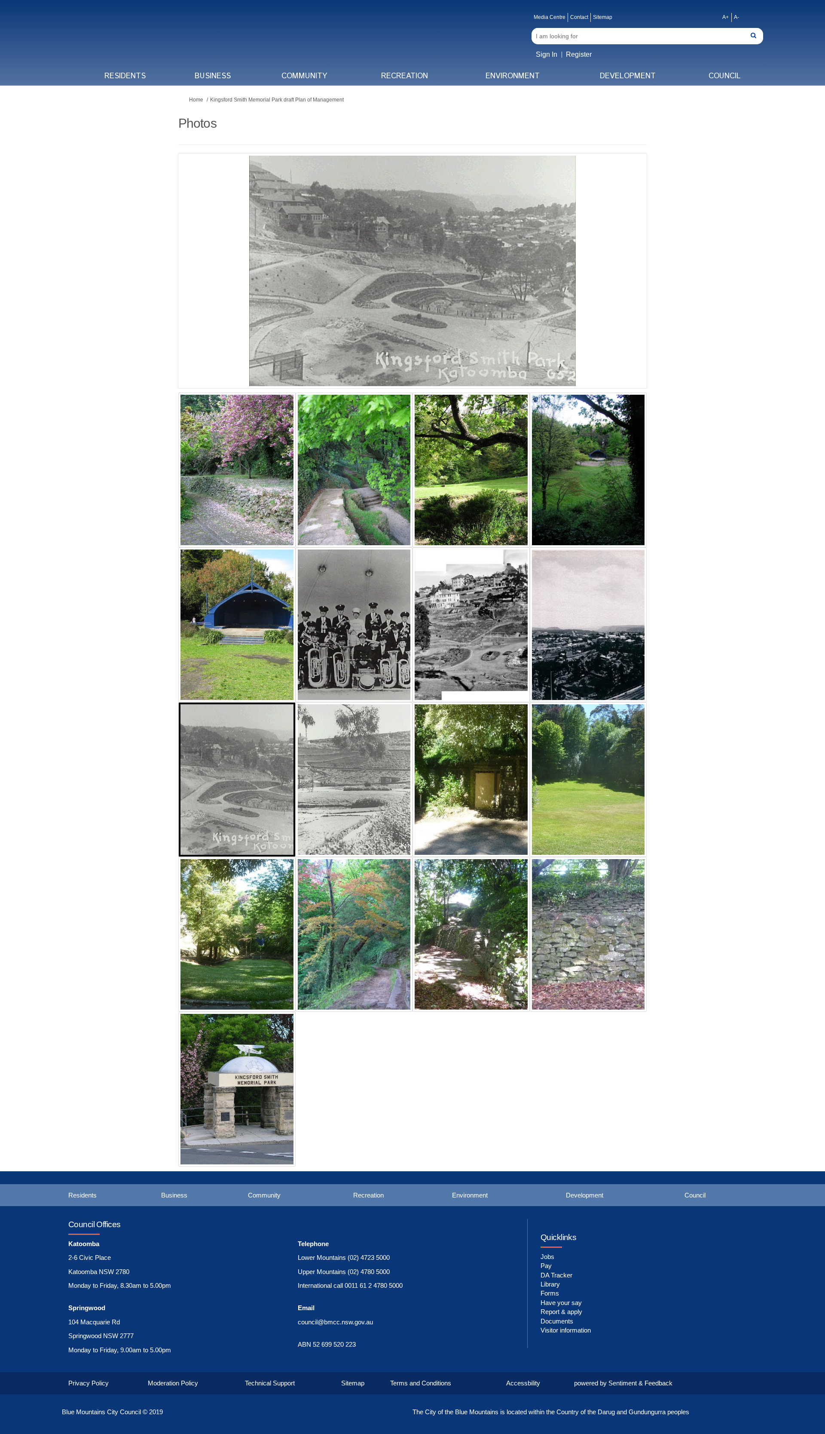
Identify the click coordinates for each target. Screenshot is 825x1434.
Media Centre (549, 17)
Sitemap (602, 17)
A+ (725, 17)
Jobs (547, 1256)
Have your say (561, 1302)
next (616, 283)
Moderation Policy (173, 1383)
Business (213, 76)
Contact (579, 17)
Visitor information (566, 1330)
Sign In (546, 54)
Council (725, 76)
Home (196, 100)
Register (579, 54)
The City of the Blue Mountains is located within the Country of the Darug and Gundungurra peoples (550, 1412)
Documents (557, 1321)
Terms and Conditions (420, 1383)
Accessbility (523, 1383)
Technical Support (270, 1383)
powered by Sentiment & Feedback (623, 1383)
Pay (546, 1265)
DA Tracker (556, 1275)
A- (736, 17)
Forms (550, 1293)
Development (628, 76)
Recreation (404, 76)
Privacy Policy (88, 1383)
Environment (513, 76)
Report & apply (561, 1311)
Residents (125, 76)
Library (550, 1284)
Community (304, 76)
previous (202, 283)
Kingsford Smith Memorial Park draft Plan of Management (277, 100)
